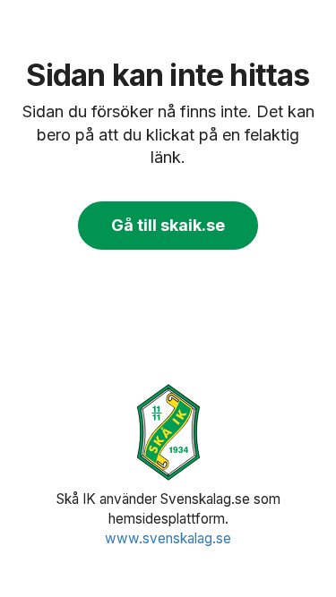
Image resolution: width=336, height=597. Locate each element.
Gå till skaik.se (168, 225)
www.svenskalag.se (168, 538)
